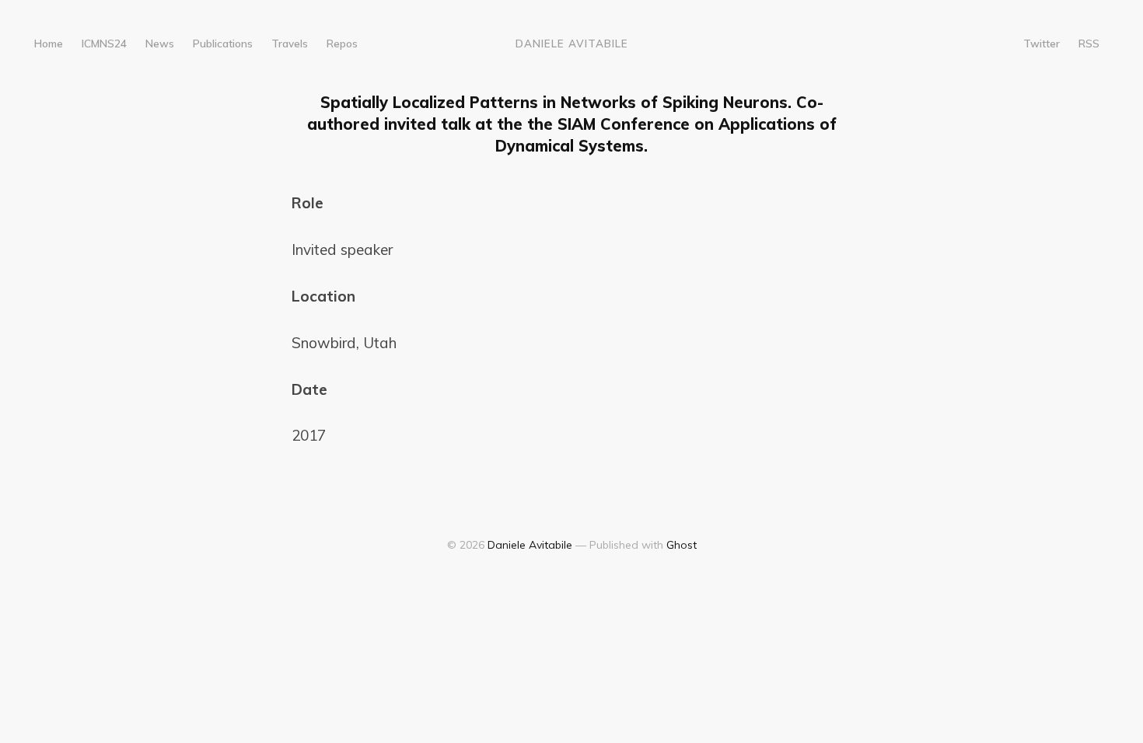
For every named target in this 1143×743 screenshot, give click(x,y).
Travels (289, 43)
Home (48, 43)
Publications (223, 43)
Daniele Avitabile (572, 43)
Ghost (681, 545)
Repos (342, 43)
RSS (1088, 43)
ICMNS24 (104, 43)
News (159, 43)
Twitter (1041, 43)
